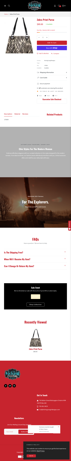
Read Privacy (40, 451)
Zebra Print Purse (35, 349)
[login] (55, 5)
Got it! (31, 456)
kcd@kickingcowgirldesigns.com (49, 410)
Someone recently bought (46, 427)
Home (6, 14)
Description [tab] (8, 114)
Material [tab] (17, 114)
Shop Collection (35, 305)
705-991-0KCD (43, 406)
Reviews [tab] (25, 114)
